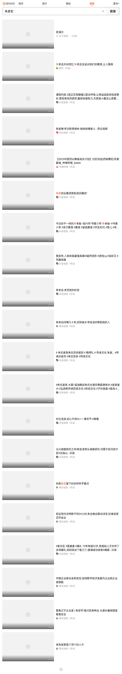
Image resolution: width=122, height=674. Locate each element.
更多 (115, 3)
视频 (92, 3)
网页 (21, 3)
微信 (68, 3)
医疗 (44, 3)
